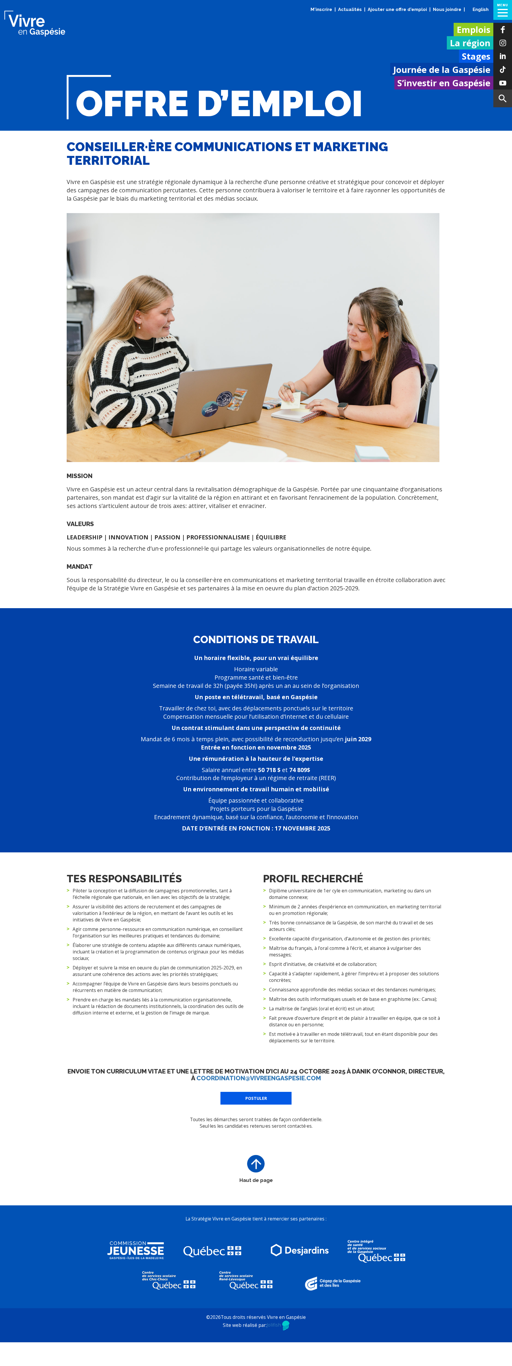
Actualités (350, 9)
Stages (476, 56)
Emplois (473, 30)
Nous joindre (447, 9)
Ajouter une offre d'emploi (397, 9)
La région (470, 43)
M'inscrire (321, 9)
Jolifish (274, 1349)
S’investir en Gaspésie (443, 83)
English (481, 9)
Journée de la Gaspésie (441, 70)
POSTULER (256, 1122)
